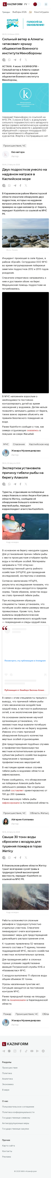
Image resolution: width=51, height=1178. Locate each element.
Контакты (7, 1151)
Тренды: (6, 12)
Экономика (7, 1084)
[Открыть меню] (46, 4)
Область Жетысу (40, 813)
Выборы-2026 (19, 12)
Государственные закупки (15, 1128)
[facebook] (20, 1051)
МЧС (6, 444)
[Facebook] (20, 60)
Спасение (19, 444)
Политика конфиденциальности (18, 1112)
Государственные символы (16, 1117)
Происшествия (9, 1067)
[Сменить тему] (37, 4)
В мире (5, 1089)
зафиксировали (11, 802)
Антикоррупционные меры (15, 1123)
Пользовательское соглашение (18, 1106)
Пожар (7, 1014)
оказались (33, 430)
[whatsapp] (9, 60)
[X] (26, 60)
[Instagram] (4, 60)
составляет (17, 790)
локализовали (18, 1000)
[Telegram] (15, 60)
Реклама (6, 1156)
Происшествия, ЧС (14, 145)
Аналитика (7, 1078)
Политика (7, 1073)
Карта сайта (8, 1145)
